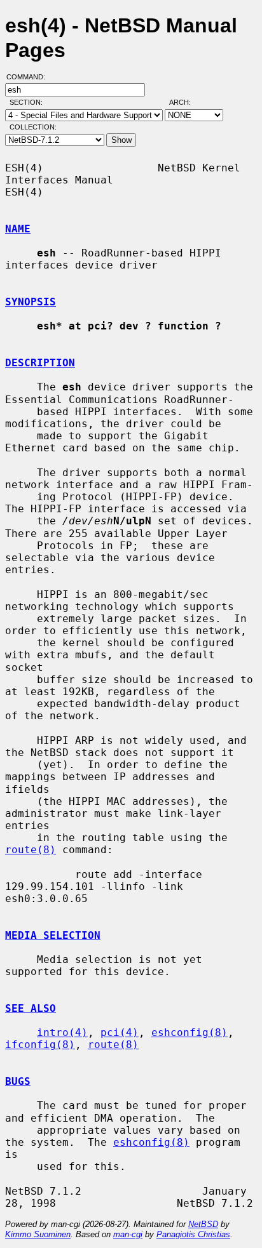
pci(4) (119, 1032)
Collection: (33, 127)
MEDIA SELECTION (52, 935)
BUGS (18, 1081)
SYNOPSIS (30, 302)
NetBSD (203, 1224)
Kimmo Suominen (38, 1234)
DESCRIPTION (40, 363)
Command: (29, 77)
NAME (18, 229)
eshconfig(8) (189, 1032)
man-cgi (127, 1234)
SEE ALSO (30, 1008)
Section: (29, 102)
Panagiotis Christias (193, 1234)
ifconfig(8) (40, 1045)
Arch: (185, 102)
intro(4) (62, 1032)
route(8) (30, 850)
